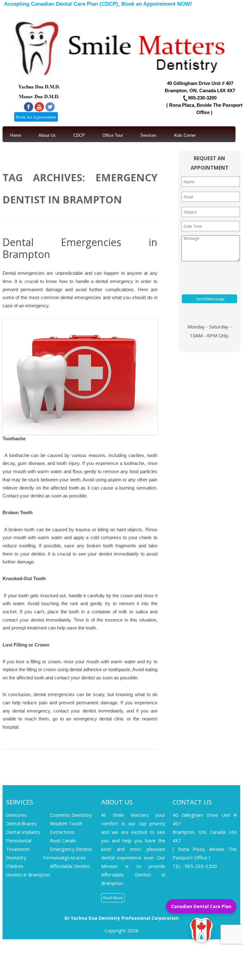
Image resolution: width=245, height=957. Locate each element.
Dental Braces (21, 823)
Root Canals (63, 840)
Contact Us (20, 153)
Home (15, 135)
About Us (47, 135)
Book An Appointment (36, 117)
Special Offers (61, 153)
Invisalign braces (68, 857)
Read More (113, 897)
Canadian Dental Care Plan (201, 906)
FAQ (96, 153)
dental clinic (111, 718)
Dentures (16, 815)
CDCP (79, 135)
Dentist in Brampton (28, 874)
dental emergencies (80, 297)
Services (148, 135)
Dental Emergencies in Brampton (80, 248)
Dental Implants (23, 832)
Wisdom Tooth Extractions (66, 827)
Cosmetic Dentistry (71, 815)
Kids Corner (185, 135)
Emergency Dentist (71, 849)
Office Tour (112, 135)
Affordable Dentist (70, 866)
